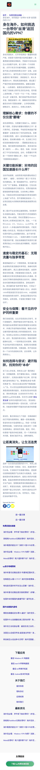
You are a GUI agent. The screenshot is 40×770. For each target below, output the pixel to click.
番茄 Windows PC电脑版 (20, 658)
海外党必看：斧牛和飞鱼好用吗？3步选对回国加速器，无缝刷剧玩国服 (20, 532)
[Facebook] (5, 506)
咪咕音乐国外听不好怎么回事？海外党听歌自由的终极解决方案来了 (20, 586)
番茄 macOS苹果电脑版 (20, 663)
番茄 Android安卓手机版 (20, 674)
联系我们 (20, 702)
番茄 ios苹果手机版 (20, 669)
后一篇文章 (20, 520)
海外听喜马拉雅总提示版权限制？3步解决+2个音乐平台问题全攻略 (20, 592)
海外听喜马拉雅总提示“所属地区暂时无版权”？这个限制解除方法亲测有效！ (20, 572)
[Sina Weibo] (12, 506)
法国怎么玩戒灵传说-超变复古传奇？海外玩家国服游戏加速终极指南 (20, 633)
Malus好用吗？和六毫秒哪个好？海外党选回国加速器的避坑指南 (20, 558)
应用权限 (20, 697)
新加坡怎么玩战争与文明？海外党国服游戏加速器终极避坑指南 (20, 639)
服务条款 (20, 686)
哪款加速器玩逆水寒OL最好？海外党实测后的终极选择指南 (20, 613)
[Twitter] (9, 506)
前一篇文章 (20, 515)
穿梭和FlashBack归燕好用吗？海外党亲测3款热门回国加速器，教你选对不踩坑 (20, 539)
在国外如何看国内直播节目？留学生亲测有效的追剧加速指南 (20, 599)
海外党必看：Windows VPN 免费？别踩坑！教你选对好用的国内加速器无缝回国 (20, 552)
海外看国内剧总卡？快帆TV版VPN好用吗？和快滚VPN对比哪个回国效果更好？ (20, 545)
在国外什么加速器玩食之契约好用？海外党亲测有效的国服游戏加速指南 (20, 620)
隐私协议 (20, 691)
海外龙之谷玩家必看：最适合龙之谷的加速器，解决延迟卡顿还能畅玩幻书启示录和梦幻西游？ (20, 626)
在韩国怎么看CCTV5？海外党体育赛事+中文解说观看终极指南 (20, 579)
